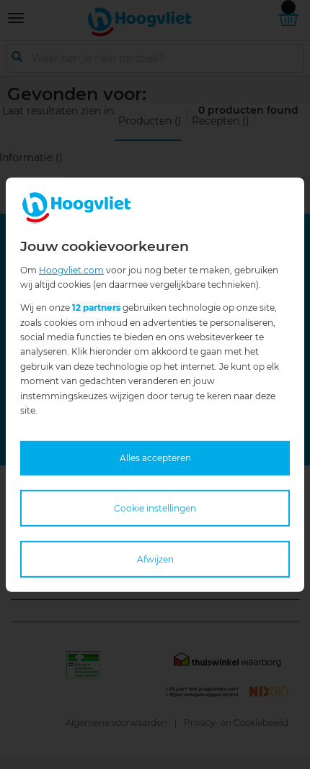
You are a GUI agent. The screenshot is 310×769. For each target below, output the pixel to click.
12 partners (96, 307)
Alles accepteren (155, 457)
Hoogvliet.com (71, 269)
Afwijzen (155, 559)
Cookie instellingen (155, 507)
